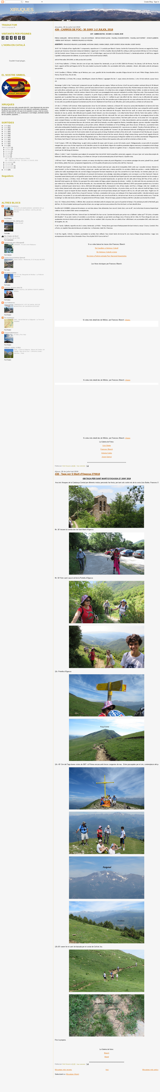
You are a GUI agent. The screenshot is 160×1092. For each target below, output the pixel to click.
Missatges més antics (150, 1070)
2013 (6, 135)
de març (8, 151)
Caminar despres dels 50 (13, 287)
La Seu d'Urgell (18, 223)
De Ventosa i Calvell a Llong (106, 252)
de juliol (7, 157)
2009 (6, 128)
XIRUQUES (21, 9)
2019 (6, 170)
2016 (6, 141)
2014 (6, 137)
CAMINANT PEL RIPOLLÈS (13, 221)
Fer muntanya (9, 317)
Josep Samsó (107, 457)
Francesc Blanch (106, 449)
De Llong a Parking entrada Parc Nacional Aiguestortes (106, 256)
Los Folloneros (9, 302)
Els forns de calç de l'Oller (12, 238)
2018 (6, 145)
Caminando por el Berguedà (14, 242)
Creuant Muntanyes (11, 332)
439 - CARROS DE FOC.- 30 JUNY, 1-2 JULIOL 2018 (84, 29)
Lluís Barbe (106, 445)
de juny (7, 155)
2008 (6, 126)
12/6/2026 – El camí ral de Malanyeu (25, 244)
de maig (7, 153)
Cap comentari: (81, 466)
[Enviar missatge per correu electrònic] (87, 466)
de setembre (9, 162)
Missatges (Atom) (72, 1074)
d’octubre (8, 164)
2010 (6, 129)
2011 (6, 131)
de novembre (9, 166)
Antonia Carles (106, 453)
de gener (8, 147)
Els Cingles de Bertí (11, 236)
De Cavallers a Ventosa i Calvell (106, 248)
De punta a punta (10, 272)
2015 (6, 139)
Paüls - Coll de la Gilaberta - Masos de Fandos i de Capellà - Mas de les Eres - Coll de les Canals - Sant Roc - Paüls (29, 351)
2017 (6, 143)
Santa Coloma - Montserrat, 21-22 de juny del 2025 (29, 259)
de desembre (9, 168)
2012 (6, 133)
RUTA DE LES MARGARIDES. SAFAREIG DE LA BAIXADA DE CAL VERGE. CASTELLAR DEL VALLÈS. (29, 209)
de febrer (8, 149)
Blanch (106, 1053)
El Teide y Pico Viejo (20, 334)
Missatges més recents (63, 1070)
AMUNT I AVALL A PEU (12, 347)
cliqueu (127, 320)
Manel (106, 1057)
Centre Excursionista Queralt (14, 257)
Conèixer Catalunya (11, 206)
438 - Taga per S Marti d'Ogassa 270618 (77, 473)
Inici (107, 1070)
